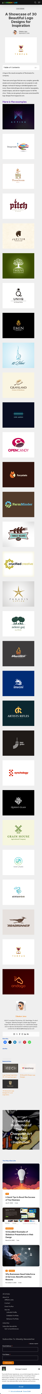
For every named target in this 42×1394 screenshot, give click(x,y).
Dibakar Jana (23, 31)
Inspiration (9, 1228)
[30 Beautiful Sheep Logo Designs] (28, 1068)
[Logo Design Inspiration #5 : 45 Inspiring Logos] (10, 1068)
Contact (7, 1303)
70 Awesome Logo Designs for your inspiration (8, 1093)
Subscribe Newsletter (10, 1326)
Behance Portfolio (12, 1319)
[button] (39, 1369)
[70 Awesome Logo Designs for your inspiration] (10, 1084)
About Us (6, 1297)
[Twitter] (17, 1034)
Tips (7, 1194)
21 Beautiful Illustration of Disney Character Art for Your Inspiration (21, 1130)
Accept (21, 1386)
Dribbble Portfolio (12, 1316)
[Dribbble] (14, 1034)
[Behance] (28, 1034)
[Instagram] (22, 1034)
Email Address (8, 1346)
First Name (6, 1354)
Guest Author (9, 1306)
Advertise (6, 1323)
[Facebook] (20, 1034)
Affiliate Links (9, 1300)
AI (6, 1270)
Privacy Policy (26, 1391)
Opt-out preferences (16, 1391)
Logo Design (20, 8)
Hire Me (7, 1310)
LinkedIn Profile (11, 1312)
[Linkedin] (25, 1034)
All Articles (6, 1294)
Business (11, 1270)
